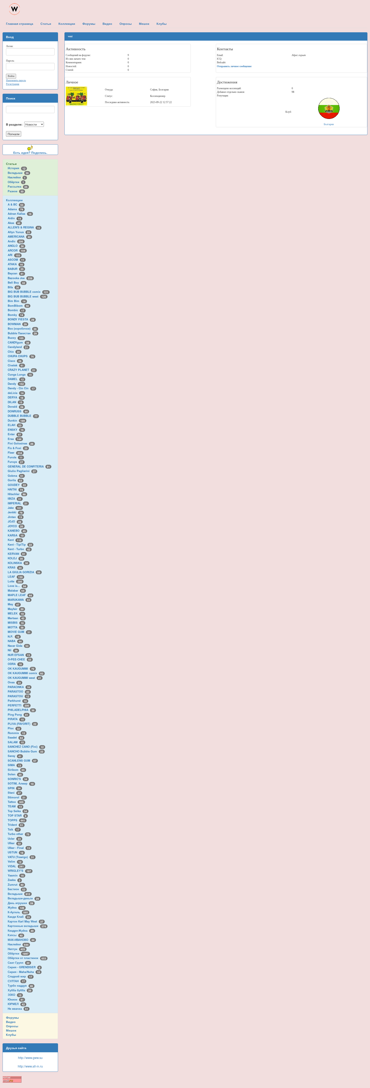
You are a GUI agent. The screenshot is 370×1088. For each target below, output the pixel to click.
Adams (15, 209)
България (329, 124)
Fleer (15, 452)
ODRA (15, 664)
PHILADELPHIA (21, 710)
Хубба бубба (19, 990)
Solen (15, 774)
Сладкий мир (20, 976)
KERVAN (16, 554)
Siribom (16, 770)
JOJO (14, 521)
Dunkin (16, 420)
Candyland (18, 347)
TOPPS (16, 820)
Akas (14, 223)
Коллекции (14, 200)
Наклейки (16, 177)
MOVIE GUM (19, 632)
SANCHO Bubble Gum (25, 751)
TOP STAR (17, 815)
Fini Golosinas (20, 443)
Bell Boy (16, 282)
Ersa (14, 439)
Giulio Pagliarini (22, 471)
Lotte (15, 581)
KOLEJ (15, 558)
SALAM (16, 742)
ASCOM (16, 260)
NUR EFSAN (19, 655)
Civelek (16, 365)
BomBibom (18, 305)
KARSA (16, 535)
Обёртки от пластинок (27, 958)
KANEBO (17, 530)
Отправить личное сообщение (234, 66)
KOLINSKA (18, 563)
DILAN (15, 402)
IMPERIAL (17, 503)
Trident (15, 825)
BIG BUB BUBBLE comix (28, 292)
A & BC (15, 204)
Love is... (17, 586)
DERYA (15, 397)
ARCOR (16, 250)
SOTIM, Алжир (21, 783)
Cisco (14, 361)
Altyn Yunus (19, 232)
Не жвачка (18, 1009)
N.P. (13, 636)
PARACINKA (19, 687)
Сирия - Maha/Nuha (24, 972)
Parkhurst (17, 701)
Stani (14, 792)
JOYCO (15, 526)
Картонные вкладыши (27, 926)
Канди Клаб (19, 917)
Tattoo (16, 802)
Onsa (14, 682)
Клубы (11, 1034)
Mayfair (16, 609)
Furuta (15, 457)
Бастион (16, 889)
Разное (16, 191)
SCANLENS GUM (22, 760)
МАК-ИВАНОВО (21, 940)
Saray (14, 756)
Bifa (13, 287)
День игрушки (20, 903)
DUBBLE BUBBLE (22, 416)
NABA (15, 641)
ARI (14, 255)
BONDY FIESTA (21, 319)
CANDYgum (18, 342)
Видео (11, 1022)
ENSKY (16, 430)
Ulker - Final (19, 848)
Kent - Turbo (19, 549)
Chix (14, 351)
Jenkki (15, 512)
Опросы (12, 1026)
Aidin (14, 218)
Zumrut (16, 884)
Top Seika (17, 811)
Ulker (14, 843)
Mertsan (16, 618)
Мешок (11, 1030)
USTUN (15, 852)
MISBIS (16, 622)
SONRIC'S (17, 779)
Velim (14, 861)
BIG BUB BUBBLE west (27, 296)
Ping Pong (18, 714)
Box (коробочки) (22, 328)
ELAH (14, 425)
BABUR (16, 269)
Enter (14, 434)
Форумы (12, 1017)
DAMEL (16, 379)
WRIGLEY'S (19, 871)
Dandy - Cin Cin (21, 388)
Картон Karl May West (25, 921)
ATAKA (15, 264)
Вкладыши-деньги (23, 898)
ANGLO (16, 246)
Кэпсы (15, 935)
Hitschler (17, 494)
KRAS (15, 567)
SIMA (14, 765)
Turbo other (18, 834)
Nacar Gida (18, 646)
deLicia (16, 393)
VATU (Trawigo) (21, 857)
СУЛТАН (16, 981)
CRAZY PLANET (21, 370)
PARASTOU (18, 696)
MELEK (16, 613)
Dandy (16, 384)
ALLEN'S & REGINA (24, 227)
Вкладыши (18, 173)
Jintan (15, 517)
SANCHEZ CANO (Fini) (26, 747)
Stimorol (16, 797)
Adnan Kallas (19, 214)
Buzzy (16, 338)
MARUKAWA (19, 600)
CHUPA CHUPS (21, 356)
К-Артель (18, 912)
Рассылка (17, 186)
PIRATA (16, 719)
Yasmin (16, 875)
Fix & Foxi (17, 448)
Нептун (16, 949)
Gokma (15, 476)
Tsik (13, 829)
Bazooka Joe (20, 278)
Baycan (16, 273)
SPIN (14, 788)
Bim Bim (16, 301)
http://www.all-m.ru (30, 1066)
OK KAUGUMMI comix (25, 673)
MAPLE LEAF (20, 595)
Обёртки (16, 182)
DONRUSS (18, 411)
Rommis (16, 733)
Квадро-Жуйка (21, 930)
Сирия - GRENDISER (24, 967)
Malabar (16, 590)
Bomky (15, 315)
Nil (13, 650)
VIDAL (16, 866)
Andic (15, 241)
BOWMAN (17, 324)
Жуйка (16, 907)
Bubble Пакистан (22, 333)
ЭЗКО (14, 995)
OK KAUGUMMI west (24, 678)
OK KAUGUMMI (21, 668)
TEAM (15, 806)
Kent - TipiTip (20, 544)
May (13, 604)
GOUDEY (17, 485)
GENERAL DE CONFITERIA (29, 466)
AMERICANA (19, 236)
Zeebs (14, 880)
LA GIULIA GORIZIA (24, 572)
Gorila (15, 480)
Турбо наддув (20, 985)
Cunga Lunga (20, 374)
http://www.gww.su (30, 1057)
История (16, 168)
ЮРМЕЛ (16, 1004)
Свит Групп (19, 963)
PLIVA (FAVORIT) (22, 724)
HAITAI (15, 489)
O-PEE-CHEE (19, 659)
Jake (14, 508)
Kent (14, 540)
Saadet (15, 737)
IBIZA (14, 498)
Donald (15, 406)
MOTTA (16, 627)
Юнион (16, 999)
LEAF (15, 576)
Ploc (14, 728)
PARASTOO (18, 691)
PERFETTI (18, 705)
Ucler (14, 838)
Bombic (16, 310)
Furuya (15, 462)
